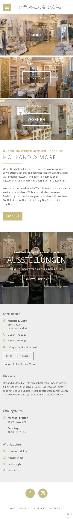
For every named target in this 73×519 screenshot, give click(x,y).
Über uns (12, 216)
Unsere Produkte (17, 451)
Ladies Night (15, 464)
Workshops (14, 470)
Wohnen (36, 119)
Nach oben (68, 514)
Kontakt (24, 508)
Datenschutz (56, 508)
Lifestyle (36, 77)
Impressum (39, 508)
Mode (36, 35)
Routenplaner (19, 356)
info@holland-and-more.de (23, 347)
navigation (7, 7)
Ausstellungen (36, 279)
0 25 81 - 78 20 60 (17, 334)
